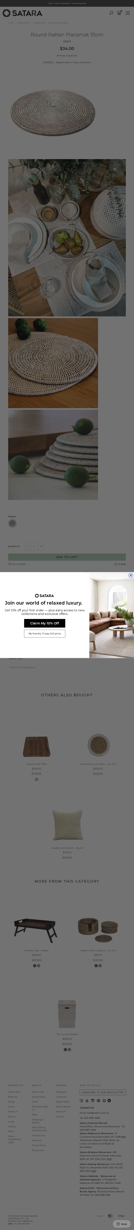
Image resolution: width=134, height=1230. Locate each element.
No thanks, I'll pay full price (45, 633)
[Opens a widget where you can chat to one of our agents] (122, 1224)
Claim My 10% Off (44, 623)
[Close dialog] (131, 575)
